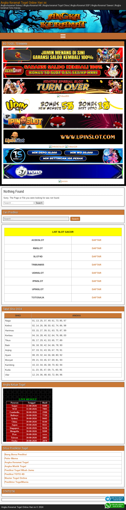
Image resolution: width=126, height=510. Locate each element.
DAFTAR (96, 240)
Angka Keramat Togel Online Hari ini (23, 3)
